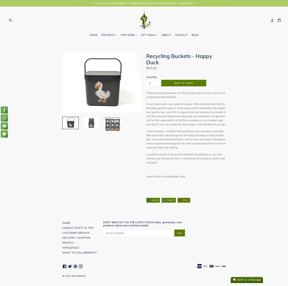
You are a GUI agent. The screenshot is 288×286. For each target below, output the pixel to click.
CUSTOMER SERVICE (76, 232)
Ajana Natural (78, 275)
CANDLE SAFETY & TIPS (77, 228)
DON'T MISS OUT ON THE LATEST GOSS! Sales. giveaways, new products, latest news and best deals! (142, 224)
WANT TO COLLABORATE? (79, 252)
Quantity (151, 77)
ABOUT (166, 35)
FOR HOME (130, 35)
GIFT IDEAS (150, 35)
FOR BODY (109, 35)
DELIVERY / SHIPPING (76, 237)
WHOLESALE (70, 247)
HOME (93, 35)
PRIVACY (68, 242)
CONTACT (181, 35)
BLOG (195, 35)
